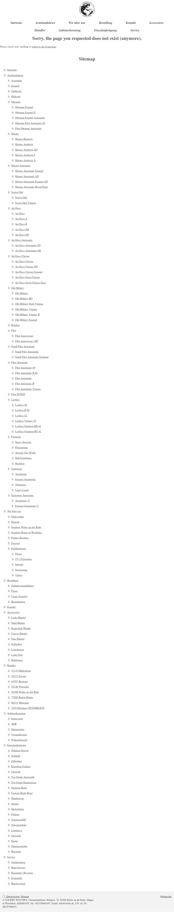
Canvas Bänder (19, 633)
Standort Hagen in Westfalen (26, 532)
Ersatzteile (16, 878)
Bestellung (12, 580)
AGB (13, 723)
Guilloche (16, 91)
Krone (14, 841)
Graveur (15, 543)
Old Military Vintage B (27, 314)
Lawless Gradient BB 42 (28, 426)
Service (11, 857)
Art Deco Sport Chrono (27, 277)
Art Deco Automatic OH (28, 250)
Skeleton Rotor (19, 787)
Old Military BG (23, 298)
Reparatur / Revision (22, 872)
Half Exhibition (23, 458)
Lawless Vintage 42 (25, 420)
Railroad (15, 96)
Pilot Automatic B (24, 383)
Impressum (17, 718)
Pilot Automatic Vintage (28, 389)
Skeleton (19, 463)
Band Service (18, 867)
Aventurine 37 (22, 500)
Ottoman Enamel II (25, 112)
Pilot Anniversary (24, 335)
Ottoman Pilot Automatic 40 (30, 123)
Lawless (15, 399)
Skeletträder (17, 809)
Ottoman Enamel (24, 107)
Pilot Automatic (19, 362)
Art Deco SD (22, 234)
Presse (18, 553)
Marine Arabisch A (25, 160)
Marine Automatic (21, 165)
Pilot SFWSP (18, 394)
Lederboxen (17, 649)
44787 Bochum (19, 681)
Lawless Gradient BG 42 (28, 431)
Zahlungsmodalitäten (22, 585)
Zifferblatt (16, 761)
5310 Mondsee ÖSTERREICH (27, 708)
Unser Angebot (19, 596)
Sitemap (25, 896)
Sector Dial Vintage (25, 202)
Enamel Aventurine (25, 479)
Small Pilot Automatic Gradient (31, 357)
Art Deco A (21, 218)
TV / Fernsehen (23, 559)
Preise (14, 591)
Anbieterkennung (16, 713)
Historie (15, 522)
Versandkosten (19, 734)
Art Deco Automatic (22, 240)
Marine (15, 133)
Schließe (15, 755)
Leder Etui (17, 654)
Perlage (15, 814)
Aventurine (21, 474)
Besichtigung (18, 601)
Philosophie (17, 516)
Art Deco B (21, 224)
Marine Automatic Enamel (29, 170)
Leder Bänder (18, 617)
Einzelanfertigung (16, 745)
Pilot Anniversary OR (26, 341)
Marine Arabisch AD (26, 149)
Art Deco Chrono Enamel (28, 272)
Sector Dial (17, 192)
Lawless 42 (21, 415)
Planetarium (21, 447)
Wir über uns (14, 511)
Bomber (15, 325)
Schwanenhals (19, 825)
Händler (11, 665)
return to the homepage (44, 46)
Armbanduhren (15, 75)
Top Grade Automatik (22, 777)
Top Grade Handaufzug (23, 782)
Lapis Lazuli (22, 490)
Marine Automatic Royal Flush (31, 186)
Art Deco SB (22, 229)
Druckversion (13, 896)
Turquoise (20, 484)
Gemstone (16, 468)
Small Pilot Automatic (23, 346)
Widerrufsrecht (19, 739)
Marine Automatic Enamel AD (31, 181)
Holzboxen (17, 660)
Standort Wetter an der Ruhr (26, 527)
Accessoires (13, 612)
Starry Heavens (23, 442)
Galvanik (16, 835)
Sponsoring (21, 569)
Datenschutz (17, 729)
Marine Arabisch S (25, 155)
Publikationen (18, 548)
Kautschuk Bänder (21, 628)
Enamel (15, 85)
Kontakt (11, 607)
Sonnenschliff (18, 819)
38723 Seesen (18, 676)
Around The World (25, 452)
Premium (16, 436)
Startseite (12, 69)
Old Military (17, 288)
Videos (19, 575)
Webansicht (165, 896)
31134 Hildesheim (21, 670)
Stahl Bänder (18, 623)
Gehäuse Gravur (20, 750)
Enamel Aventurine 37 (27, 505)
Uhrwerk (16, 771)
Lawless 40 (21, 404)
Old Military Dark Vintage (29, 303)
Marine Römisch (24, 139)
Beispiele (16, 851)
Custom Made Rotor (22, 793)
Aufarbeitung (18, 862)
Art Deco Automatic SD (28, 245)
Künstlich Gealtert (20, 766)
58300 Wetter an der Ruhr (25, 692)
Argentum (16, 80)
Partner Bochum (20, 537)
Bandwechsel (18, 883)
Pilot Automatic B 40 (26, 373)
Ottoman (15, 101)
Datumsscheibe (19, 846)
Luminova (16, 830)
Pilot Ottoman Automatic (28, 128)
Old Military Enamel (26, 319)
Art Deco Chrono (20, 256)
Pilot (13, 330)
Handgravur (17, 798)
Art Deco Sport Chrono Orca (30, 282)
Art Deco (16, 208)
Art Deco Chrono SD (26, 266)
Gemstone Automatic (22, 495)
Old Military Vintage (26, 309)
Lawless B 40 (22, 410)
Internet (19, 564)
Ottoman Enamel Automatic (30, 117)
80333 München (20, 702)
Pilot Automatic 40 (25, 367)
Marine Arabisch (24, 144)
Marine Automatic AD (27, 176)
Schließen (16, 644)
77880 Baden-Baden (22, 697)
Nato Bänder (18, 638)
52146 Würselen (20, 686)
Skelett (15, 803)
